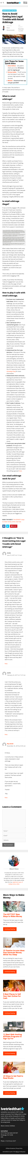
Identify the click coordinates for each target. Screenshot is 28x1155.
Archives (12, 1126)
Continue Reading (10, 929)
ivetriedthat (13, 2)
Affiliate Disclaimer (10, 1148)
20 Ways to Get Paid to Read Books (13, 1077)
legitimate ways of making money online (15, 883)
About (2, 1126)
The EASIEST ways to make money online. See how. (13, 520)
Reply (6, 664)
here (20, 471)
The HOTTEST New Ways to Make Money (12, 915)
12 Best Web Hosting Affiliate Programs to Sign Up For (12, 1036)
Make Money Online (9, 10)
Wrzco (17, 1152)
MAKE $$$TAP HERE (25, 3)
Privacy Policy (19, 1148)
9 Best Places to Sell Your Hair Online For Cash (12, 996)
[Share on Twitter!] (7, 526)
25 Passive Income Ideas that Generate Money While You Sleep (13, 952)
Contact (7, 1126)
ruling (11, 371)
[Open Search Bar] (3, 2)
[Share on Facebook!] (3, 526)
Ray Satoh (10, 744)
